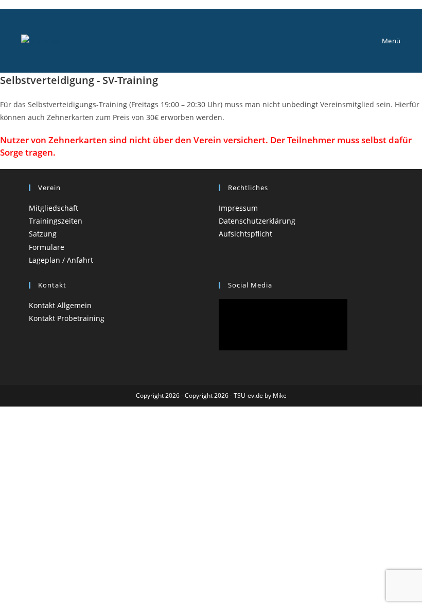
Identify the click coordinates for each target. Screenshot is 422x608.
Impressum (238, 208)
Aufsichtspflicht (245, 234)
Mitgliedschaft (53, 208)
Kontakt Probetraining (66, 318)
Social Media (250, 285)
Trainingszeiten (55, 221)
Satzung (43, 234)
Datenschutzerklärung (257, 221)
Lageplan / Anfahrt (61, 260)
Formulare (46, 247)
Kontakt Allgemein (60, 305)
